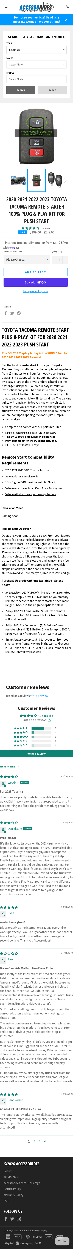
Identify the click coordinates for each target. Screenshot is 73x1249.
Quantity (57, 251)
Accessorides (18, 1230)
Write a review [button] (36, 754)
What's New (11, 1177)
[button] (30, 228)
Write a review (39, 696)
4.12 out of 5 (45, 716)
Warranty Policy (13, 1195)
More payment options (35, 291)
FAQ (6, 1201)
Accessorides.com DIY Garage (22, 1183)
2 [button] (34, 1141)
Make (9, 58)
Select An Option (13, 251)
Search (8, 1171)
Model (10, 72)
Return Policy (12, 1189)
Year (9, 43)
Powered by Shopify (36, 1230)
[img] (9, 777)
